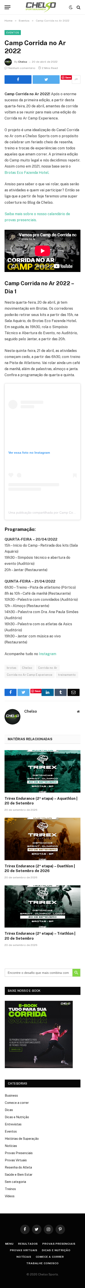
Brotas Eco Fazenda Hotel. (27, 172)
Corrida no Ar (47, 667)
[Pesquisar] (78, 7)
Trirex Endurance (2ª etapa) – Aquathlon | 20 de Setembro (41, 801)
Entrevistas (13, 1124)
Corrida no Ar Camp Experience (29, 674)
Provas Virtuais (16, 1160)
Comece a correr (17, 1103)
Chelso (22, 61)
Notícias (11, 1146)
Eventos (12, 32)
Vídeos (10, 1196)
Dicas (9, 1110)
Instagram (47, 654)
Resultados (28, 1243)
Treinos (10, 1189)
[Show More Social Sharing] (76, 79)
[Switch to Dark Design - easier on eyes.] (71, 7)
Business (11, 1095)
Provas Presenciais (19, 1153)
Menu (9, 1243)
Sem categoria (15, 1182)
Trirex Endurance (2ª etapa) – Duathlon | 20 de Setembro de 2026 (40, 868)
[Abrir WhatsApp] (73, 1277)
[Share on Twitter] (18, 79)
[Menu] (7, 7)
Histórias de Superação (22, 1138)
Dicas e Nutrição (17, 1117)
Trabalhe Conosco (42, 1263)
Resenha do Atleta (18, 1167)
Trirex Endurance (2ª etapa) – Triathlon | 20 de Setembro (40, 936)
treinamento (67, 674)
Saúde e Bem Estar (18, 1174)
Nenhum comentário (21, 68)
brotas (11, 667)
